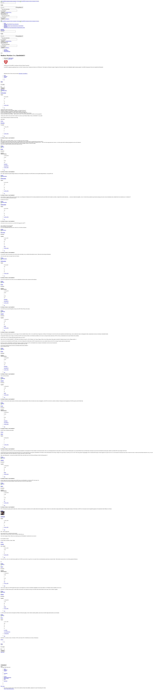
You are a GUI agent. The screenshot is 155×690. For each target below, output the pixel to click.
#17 (4, 557)
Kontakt (5, 676)
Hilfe (4, 679)
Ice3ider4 (2, 544)
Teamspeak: (23, 73)
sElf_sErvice (3, 232)
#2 (4, 136)
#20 (4, 636)
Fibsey (2, 617)
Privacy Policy (6, 678)
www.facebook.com (7, 631)
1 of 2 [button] (2, 82)
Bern (4, 246)
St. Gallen (5, 630)
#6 (4, 250)
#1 (4, 107)
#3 (4, 170)
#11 (4, 397)
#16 (4, 529)
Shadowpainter (3, 92)
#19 (4, 611)
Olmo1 (2, 434)
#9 (4, 330)
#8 (4, 305)
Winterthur (5, 164)
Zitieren (2, 121)
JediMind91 (3, 516)
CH (4, 501)
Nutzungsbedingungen (7, 677)
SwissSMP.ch (6, 165)
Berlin (5, 326)
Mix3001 (2, 380)
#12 (4, 426)
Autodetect (5, 673)
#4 (4, 193)
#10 (4, 372)
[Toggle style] (4, 674)
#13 (4, 447)
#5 (4, 219)
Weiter (2, 81)
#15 (4, 505)
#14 (4, 476)
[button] (1, 20)
